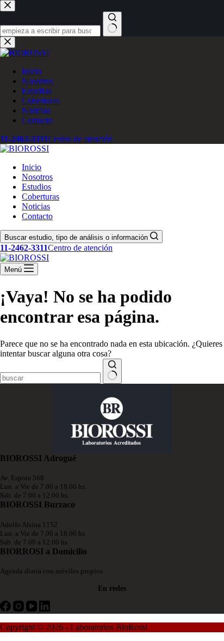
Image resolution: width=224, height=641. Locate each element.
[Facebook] (6, 608)
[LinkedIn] (44, 608)
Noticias (36, 206)
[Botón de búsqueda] (112, 371)
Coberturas (40, 196)
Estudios (36, 186)
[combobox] (50, 378)
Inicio (31, 167)
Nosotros (37, 177)
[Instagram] (19, 608)
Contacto (37, 216)
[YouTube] (32, 608)
